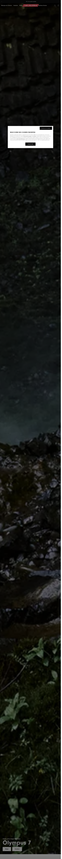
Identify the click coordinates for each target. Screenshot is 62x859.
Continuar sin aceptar (45, 128)
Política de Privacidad (27, 136)
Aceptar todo (30, 144)
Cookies (34, 136)
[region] (30, 137)
